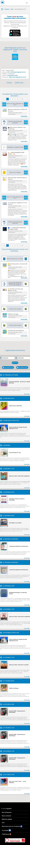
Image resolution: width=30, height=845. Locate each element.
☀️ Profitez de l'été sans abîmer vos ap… (15, 289)
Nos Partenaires (7, 812)
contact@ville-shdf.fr (12, 75)
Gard (12, 9)
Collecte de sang (13, 314)
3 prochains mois (8, 367)
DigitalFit (9, 808)
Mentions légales (7, 819)
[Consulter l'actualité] (5, 111)
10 (22, 99)
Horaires (10, 82)
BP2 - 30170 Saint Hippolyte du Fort (16, 72)
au (16, 357)
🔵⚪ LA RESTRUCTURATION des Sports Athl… (17, 228)
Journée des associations (16, 330)
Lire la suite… (27, 394)
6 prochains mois (22, 367)
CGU (3, 822)
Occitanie (7, 9)
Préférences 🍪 (6, 834)
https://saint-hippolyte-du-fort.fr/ (17, 77)
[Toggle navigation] (27, 3)
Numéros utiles (19, 82)
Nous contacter (6, 816)
